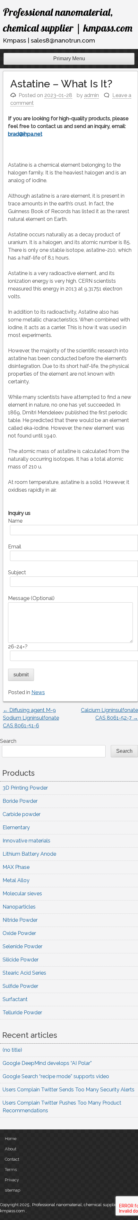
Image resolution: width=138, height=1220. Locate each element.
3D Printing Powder (25, 788)
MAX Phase (16, 867)
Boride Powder (20, 801)
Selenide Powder (22, 946)
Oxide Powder (19, 933)
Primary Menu (69, 58)
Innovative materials (26, 841)
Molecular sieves (22, 893)
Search (8, 741)
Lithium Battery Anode (29, 854)
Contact (12, 1159)
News (38, 692)
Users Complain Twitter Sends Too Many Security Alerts (68, 1090)
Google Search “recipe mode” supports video (56, 1076)
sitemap (12, 1190)
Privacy (12, 1179)
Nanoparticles (19, 907)
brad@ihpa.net (25, 134)
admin (91, 95)
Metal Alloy (16, 880)
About (10, 1148)
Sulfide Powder (20, 986)
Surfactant (15, 999)
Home (10, 1138)
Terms (11, 1169)
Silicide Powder (21, 960)
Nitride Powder (20, 920)
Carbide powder (21, 814)
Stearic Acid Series (24, 973)
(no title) (12, 1050)
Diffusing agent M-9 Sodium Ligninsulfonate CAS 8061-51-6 (31, 718)
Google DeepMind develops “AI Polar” (47, 1063)
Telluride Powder (22, 1012)
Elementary (16, 827)
